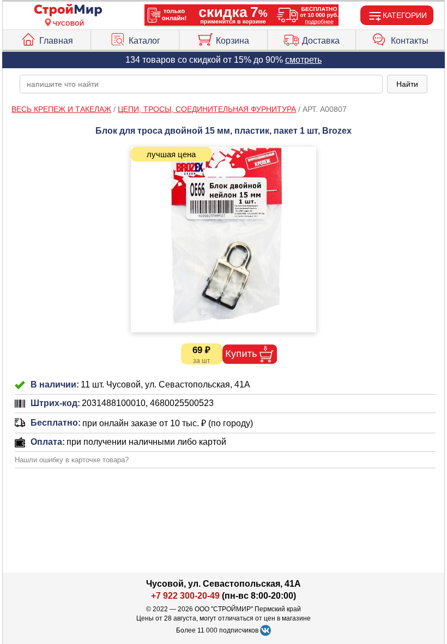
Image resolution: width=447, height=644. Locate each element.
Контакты (409, 40)
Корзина (232, 40)
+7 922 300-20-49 (185, 595)
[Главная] (68, 10)
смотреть (303, 59)
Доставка (321, 40)
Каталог (144, 40)
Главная (56, 40)
